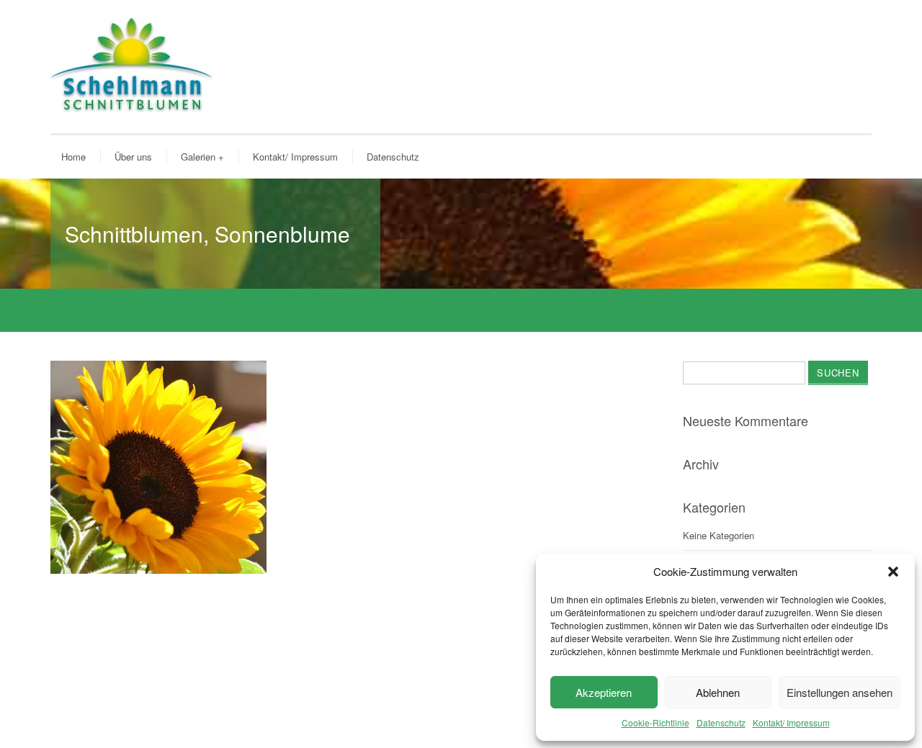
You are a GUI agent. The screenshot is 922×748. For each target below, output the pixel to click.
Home (73, 156)
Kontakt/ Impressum (791, 722)
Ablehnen (718, 692)
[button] (893, 571)
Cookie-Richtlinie (655, 722)
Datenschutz (721, 722)
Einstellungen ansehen (839, 692)
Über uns (133, 156)
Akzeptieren (604, 692)
